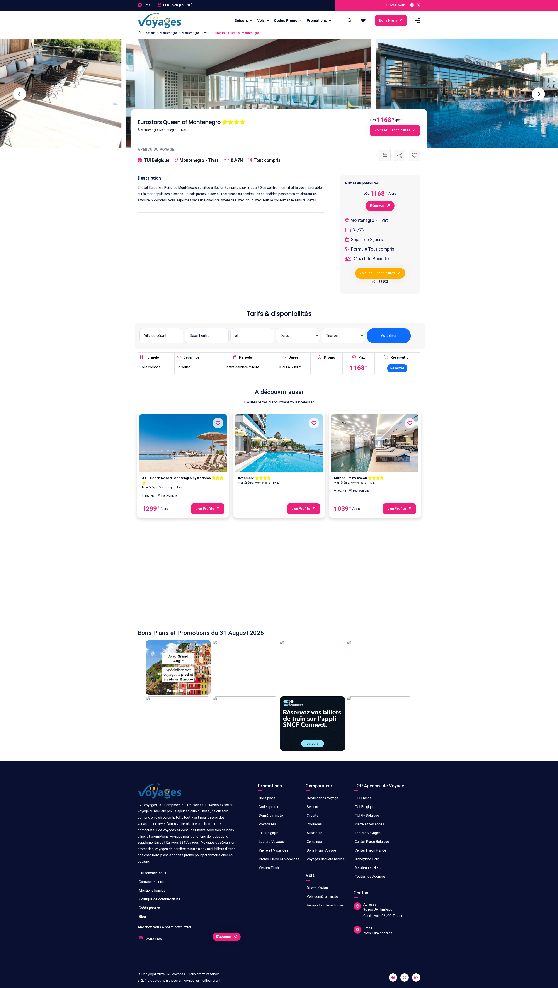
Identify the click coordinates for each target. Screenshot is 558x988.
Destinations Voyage (322, 798)
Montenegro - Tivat (195, 33)
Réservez (377, 206)
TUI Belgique (268, 833)
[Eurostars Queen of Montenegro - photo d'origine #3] (123, 93)
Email (147, 5)
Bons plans (388, 20)
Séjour (150, 33)
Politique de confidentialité (159, 899)
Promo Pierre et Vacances (278, 859)
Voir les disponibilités (392, 130)
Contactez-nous (151, 882)
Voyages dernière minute (325, 859)
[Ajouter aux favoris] (414, 155)
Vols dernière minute (322, 896)
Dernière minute (270, 815)
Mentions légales (151, 890)
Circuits (312, 815)
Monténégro (168, 33)
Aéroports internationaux (325, 905)
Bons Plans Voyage (321, 850)
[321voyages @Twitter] (404, 977)
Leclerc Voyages (271, 842)
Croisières (314, 824)
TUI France (363, 798)
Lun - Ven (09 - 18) (177, 5)
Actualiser (388, 335)
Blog (142, 917)
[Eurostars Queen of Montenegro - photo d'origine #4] (373, 93)
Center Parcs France (370, 850)
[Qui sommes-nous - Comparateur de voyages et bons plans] (159, 792)
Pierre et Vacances (273, 850)
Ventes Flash (268, 868)
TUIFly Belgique (366, 815)
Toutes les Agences (370, 876)
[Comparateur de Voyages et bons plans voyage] (159, 20)
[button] (363, 20)
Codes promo (268, 807)
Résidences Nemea (369, 868)
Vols (261, 20)
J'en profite (205, 509)
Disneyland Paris (367, 859)
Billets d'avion (317, 888)
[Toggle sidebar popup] (417, 20)
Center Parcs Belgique (371, 842)
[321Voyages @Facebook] (412, 5)
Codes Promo (286, 20)
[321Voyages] (139, 33)
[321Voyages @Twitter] (418, 5)
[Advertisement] (268, 577)
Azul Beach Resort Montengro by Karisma (177, 478)
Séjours (242, 20)
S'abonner (224, 937)
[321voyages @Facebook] (393, 977)
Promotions (317, 20)
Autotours (314, 833)
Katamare (246, 478)
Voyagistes (267, 824)
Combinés (314, 842)
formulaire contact (377, 933)
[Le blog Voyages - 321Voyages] (416, 977)
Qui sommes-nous (152, 873)
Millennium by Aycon (351, 478)
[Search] (349, 20)
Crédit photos (149, 908)
